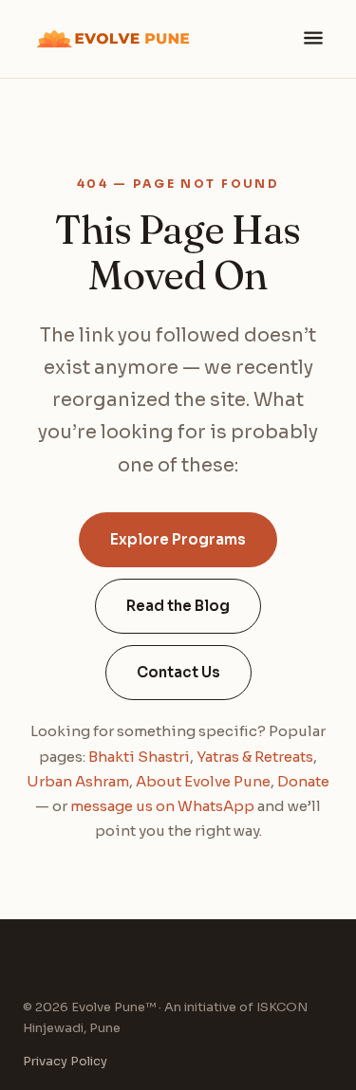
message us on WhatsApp (162, 806)
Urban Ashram (78, 781)
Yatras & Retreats (255, 757)
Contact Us (178, 672)
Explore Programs (178, 539)
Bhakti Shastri (139, 757)
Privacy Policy (65, 1061)
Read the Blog (178, 606)
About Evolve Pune (203, 781)
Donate (303, 781)
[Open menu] (313, 39)
